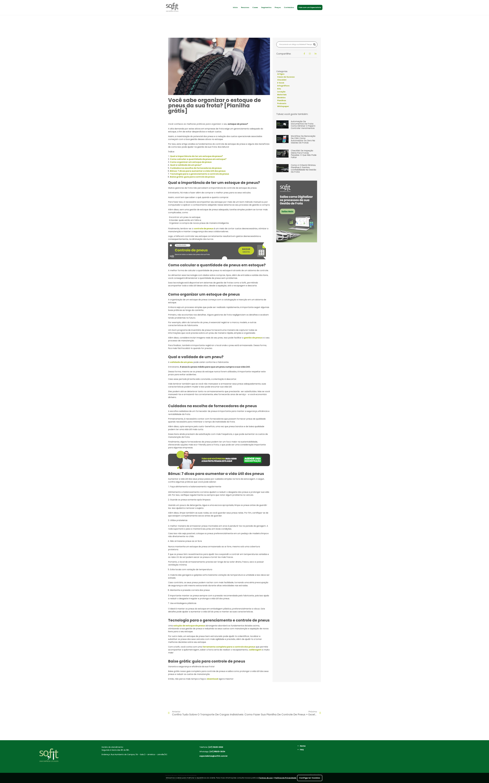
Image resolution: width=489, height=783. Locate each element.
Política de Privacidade (285, 778)
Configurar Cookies (309, 778)
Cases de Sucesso (286, 77)
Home (303, 746)
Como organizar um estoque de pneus (191, 162)
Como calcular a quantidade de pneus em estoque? (198, 159)
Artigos (280, 74)
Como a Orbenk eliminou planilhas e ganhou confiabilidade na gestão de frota (303, 168)
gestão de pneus (253, 337)
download (212, 678)
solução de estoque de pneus (189, 625)
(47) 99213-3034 (217, 751)
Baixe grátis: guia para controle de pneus (192, 176)
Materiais (282, 94)
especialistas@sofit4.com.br (213, 756)
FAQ (302, 749)
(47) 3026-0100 (215, 747)
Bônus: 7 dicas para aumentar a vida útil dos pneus (198, 171)
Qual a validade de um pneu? (186, 165)
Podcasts (281, 103)
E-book (280, 83)
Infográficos (283, 85)
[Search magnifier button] (314, 44)
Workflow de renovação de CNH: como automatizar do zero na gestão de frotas (303, 139)
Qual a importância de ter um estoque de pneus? (196, 156)
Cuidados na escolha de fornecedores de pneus (196, 168)
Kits (279, 88)
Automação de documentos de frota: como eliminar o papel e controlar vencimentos (303, 125)
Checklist (281, 80)
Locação (281, 91)
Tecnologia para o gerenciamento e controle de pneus (199, 173)
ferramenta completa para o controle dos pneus (229, 646)
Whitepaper (283, 106)
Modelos (281, 97)
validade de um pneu (181, 362)
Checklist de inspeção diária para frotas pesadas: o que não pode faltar (303, 154)
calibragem (255, 649)
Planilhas (281, 100)
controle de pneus (203, 228)
